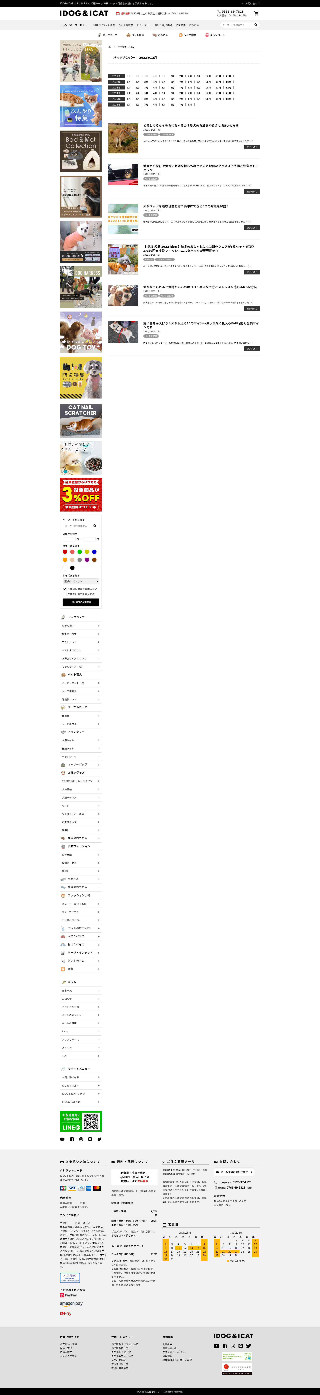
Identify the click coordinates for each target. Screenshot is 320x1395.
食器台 (65, 715)
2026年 (116, 104)
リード (65, 805)
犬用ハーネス (69, 797)
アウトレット (69, 642)
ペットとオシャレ (165, 259)
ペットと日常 (167, 134)
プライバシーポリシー (174, 1352)
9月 (199, 76)
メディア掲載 (118, 1360)
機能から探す (69, 634)
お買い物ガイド (70, 1077)
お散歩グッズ (69, 822)
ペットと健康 (151, 134)
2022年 (116, 81)
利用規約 (167, 1356)
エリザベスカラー (72, 920)
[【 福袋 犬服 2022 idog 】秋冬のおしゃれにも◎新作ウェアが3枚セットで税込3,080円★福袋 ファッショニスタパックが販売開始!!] (123, 273)
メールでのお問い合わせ (232, 1172)
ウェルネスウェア (72, 650)
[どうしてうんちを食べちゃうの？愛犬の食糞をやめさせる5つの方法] (123, 152)
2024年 (116, 93)
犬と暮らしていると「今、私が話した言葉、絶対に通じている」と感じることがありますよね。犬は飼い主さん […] (198, 342)
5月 (164, 82)
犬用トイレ (68, 740)
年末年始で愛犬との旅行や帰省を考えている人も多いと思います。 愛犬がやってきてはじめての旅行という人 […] (197, 185)
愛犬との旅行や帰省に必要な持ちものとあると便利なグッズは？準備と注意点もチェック (201, 168)
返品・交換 (66, 1348)
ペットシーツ (69, 756)
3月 (146, 82)
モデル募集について (122, 1356)
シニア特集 (190, 35)
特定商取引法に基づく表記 (177, 1360)
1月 (129, 82)
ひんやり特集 (125, 25)
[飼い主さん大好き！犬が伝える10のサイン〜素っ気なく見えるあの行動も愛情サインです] (123, 342)
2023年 (116, 87)
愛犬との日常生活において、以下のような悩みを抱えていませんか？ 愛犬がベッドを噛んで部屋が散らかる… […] (197, 221)
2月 (138, 82)
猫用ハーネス (69, 863)
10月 (208, 76)
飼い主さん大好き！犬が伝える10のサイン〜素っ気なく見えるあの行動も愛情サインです (201, 325)
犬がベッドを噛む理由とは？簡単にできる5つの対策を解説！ (186, 206)
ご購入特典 (66, 1352)
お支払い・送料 (68, 1344)
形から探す (68, 625)
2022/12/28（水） (152, 129)
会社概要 (167, 1344)
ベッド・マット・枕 (73, 683)
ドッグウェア (110, 35)
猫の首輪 (67, 854)
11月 (218, 76)
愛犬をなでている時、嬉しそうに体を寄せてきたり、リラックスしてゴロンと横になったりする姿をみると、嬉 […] (198, 302)
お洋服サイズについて (74, 658)
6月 (172, 76)
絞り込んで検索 (81, 602)
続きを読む (252, 147)
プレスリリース (70, 1039)
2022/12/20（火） (152, 210)
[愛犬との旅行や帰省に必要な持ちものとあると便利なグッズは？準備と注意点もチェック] (123, 184)
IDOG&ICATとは (71, 1102)
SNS (64, 1056)
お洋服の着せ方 (119, 1348)
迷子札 (65, 830)
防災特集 (181, 25)
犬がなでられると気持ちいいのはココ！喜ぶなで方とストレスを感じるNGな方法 (200, 287)
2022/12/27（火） (152, 174)
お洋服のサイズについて (124, 1344)
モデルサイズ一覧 (72, 666)
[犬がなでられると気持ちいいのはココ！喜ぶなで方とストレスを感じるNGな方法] (123, 305)
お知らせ (149, 259)
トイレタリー (143, 25)
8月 (190, 76)
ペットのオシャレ (72, 1015)
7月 (181, 76)
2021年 (116, 76)
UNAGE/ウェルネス (104, 25)
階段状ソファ (69, 699)
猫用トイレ (68, 748)
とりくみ (67, 1047)
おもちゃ (194, 25)
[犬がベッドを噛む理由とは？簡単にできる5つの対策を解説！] (123, 233)
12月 (228, 76)
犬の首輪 (67, 789)
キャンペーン (217, 35)
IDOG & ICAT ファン (73, 1093)
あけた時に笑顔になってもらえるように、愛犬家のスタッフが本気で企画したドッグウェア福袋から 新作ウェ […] (197, 266)
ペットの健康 (69, 1023)
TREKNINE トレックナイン (77, 781)
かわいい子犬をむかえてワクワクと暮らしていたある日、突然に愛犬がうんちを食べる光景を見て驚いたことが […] (198, 141)
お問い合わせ (252, 3)
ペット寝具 (138, 35)
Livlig (65, 1031)
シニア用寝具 (69, 691)
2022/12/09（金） (152, 254)
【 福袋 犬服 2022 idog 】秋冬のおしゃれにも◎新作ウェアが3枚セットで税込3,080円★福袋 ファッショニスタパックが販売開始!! (198, 248)
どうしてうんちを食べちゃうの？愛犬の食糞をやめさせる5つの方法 (191, 125)
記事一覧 (67, 990)
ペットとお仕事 (70, 1007)
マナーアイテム (70, 912)
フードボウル (69, 724)
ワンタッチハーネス (73, 814)
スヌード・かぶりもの (74, 904)
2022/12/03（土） (152, 291)
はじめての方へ (70, 1085)
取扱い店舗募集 (119, 1368)
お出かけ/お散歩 (163, 25)
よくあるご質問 (68, 1356)
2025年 (116, 99)
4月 (155, 82)
